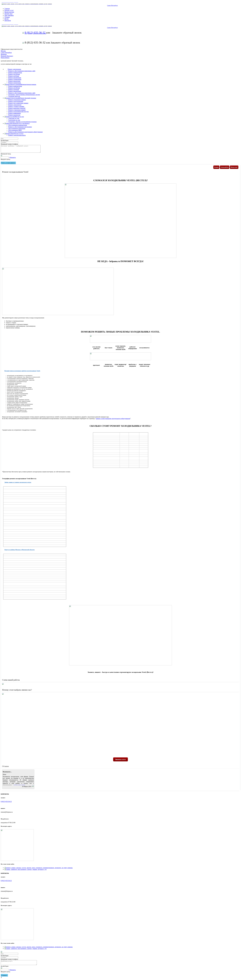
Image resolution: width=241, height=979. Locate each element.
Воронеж (4, 54)
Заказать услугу (120, 759)
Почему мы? (234, 167)
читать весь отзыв (19, 785)
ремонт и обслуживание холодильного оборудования (113, 418)
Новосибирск (5, 57)
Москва (3, 51)
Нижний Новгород (7, 56)
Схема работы (225, 167)
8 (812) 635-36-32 (35, 32)
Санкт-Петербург (112, 5)
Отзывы (216, 167)
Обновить (12, 157)
